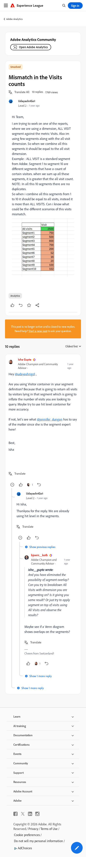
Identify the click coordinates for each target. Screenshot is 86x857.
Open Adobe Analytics (33, 47)
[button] (21, 92)
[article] (43, 422)
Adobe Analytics (14, 19)
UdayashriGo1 (26, 101)
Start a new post (38, 331)
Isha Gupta (24, 359)
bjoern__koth (39, 555)
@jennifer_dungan (49, 419)
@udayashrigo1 (25, 374)
